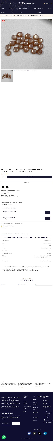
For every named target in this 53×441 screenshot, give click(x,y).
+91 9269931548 (34, 270)
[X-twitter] (39, 433)
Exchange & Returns (25, 233)
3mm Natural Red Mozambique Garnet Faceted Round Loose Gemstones (25, 384)
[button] (2, 3)
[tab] (4, 234)
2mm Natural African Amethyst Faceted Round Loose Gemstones (8, 384)
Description (4, 233)
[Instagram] (34, 433)
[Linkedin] (45, 433)
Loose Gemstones (9, 15)
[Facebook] (29, 433)
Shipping (17, 233)
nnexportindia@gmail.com (18, 270)
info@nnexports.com (6, 270)
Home (3, 15)
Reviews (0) (10, 233)
